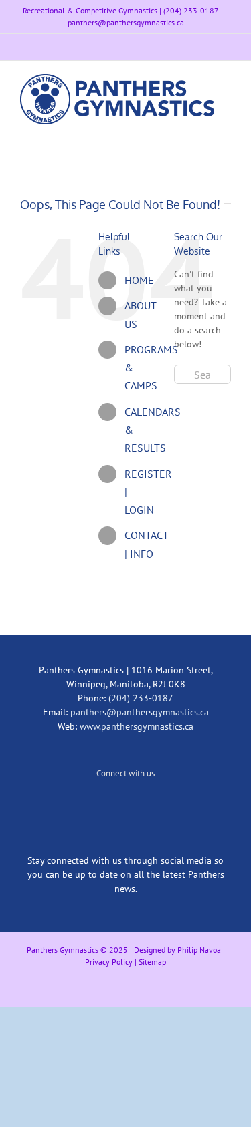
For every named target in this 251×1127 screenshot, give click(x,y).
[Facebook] (144, 805)
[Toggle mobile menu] (225, 131)
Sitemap (152, 962)
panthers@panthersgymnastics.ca (126, 22)
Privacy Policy (109, 962)
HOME (139, 280)
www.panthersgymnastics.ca (136, 726)
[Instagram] (126, 805)
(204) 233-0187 (140, 698)
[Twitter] (108, 805)
